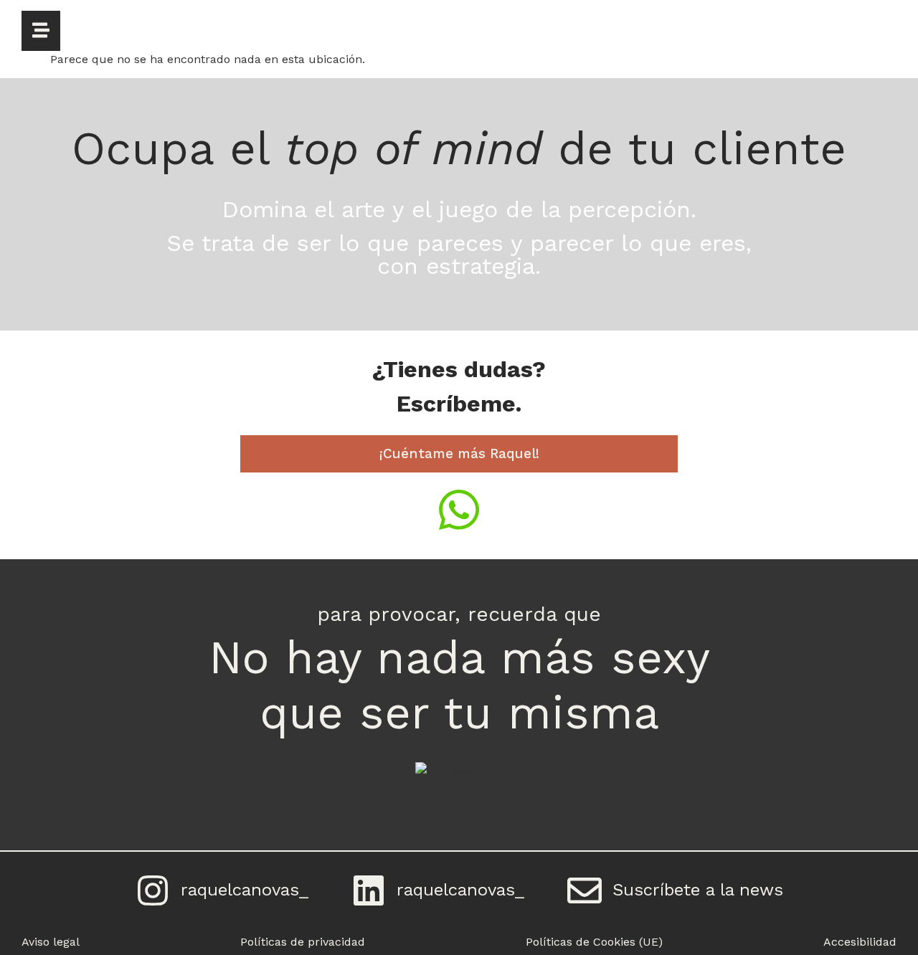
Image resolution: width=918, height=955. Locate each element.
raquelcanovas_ (244, 890)
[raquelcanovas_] (153, 890)
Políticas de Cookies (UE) (594, 942)
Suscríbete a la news (697, 890)
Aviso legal (51, 942)
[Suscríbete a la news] (584, 890)
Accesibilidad (859, 942)
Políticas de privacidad (302, 942)
